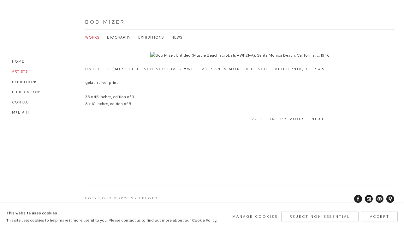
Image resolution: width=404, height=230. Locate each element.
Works (92, 37)
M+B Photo (25, 31)
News (176, 37)
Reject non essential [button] (319, 216)
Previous (292, 119)
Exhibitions (25, 82)
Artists (20, 71)
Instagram (369, 199)
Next (318, 119)
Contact (21, 102)
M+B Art (21, 112)
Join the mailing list (380, 199)
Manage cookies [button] (255, 216)
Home (18, 61)
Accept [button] (379, 216)
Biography (119, 37)
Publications (26, 92)
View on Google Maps (390, 199)
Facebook (358, 199)
